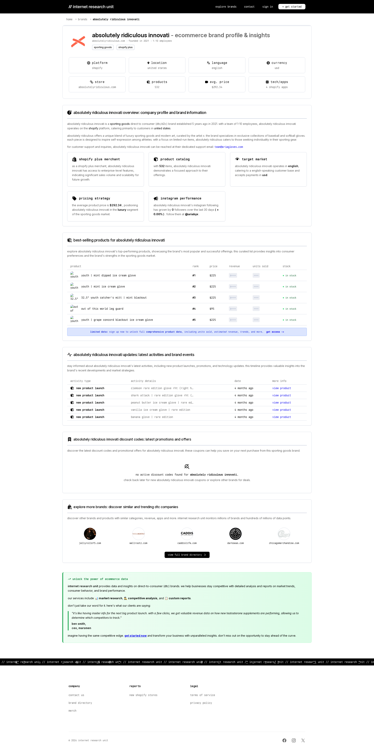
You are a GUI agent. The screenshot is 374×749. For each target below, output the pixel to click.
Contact (249, 6)
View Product (281, 388)
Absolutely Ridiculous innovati (116, 19)
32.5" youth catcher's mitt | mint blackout (114, 297)
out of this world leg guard (102, 308)
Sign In (267, 6)
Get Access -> (275, 331)
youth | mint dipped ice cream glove (108, 275)
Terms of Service (202, 695)
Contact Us (76, 695)
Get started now (135, 635)
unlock (240, 275)
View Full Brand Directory (185, 554)
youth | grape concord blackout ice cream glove (117, 319)
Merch (72, 710)
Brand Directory (80, 702)
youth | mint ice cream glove (103, 286)
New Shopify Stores (143, 695)
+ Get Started (292, 6)
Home (69, 19)
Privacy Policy (201, 702)
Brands (82, 19)
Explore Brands (225, 6)
